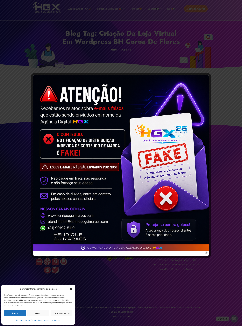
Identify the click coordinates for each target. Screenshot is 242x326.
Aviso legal (56, 320)
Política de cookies (23, 320)
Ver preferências (61, 313)
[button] (70, 289)
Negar (38, 313)
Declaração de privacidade (41, 320)
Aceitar (15, 313)
